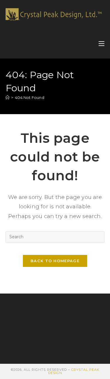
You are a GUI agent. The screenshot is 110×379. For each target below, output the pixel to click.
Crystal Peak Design (73, 371)
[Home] (7, 97)
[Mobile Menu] (101, 44)
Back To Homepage (55, 260)
